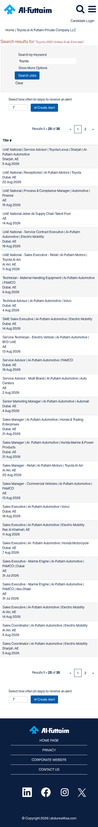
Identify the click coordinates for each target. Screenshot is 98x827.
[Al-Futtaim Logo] (49, 729)
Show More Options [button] (33, 68)
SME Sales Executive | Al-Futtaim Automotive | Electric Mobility (47, 319)
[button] (92, 9)
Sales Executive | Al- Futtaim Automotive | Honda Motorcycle (46, 543)
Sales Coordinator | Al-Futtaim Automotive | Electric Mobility (45, 625)
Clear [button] (19, 83)
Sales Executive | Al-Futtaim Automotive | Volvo (36, 507)
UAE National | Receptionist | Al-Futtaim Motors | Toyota (42, 172)
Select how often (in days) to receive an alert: (40, 99)
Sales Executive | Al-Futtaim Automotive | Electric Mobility (43, 525)
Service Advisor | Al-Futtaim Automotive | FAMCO (38, 360)
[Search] (80, 8)
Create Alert (46, 108)
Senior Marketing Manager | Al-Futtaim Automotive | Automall (46, 401)
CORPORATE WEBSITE (49, 760)
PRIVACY (49, 750)
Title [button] (6, 140)
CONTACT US (49, 769)
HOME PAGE (49, 740)
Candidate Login (82, 21)
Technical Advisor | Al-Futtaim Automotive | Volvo (37, 301)
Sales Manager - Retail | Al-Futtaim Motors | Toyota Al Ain (43, 465)
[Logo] (26, 9)
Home (9, 30)
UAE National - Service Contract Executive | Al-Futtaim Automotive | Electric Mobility (41, 234)
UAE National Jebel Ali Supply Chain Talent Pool (37, 214)
